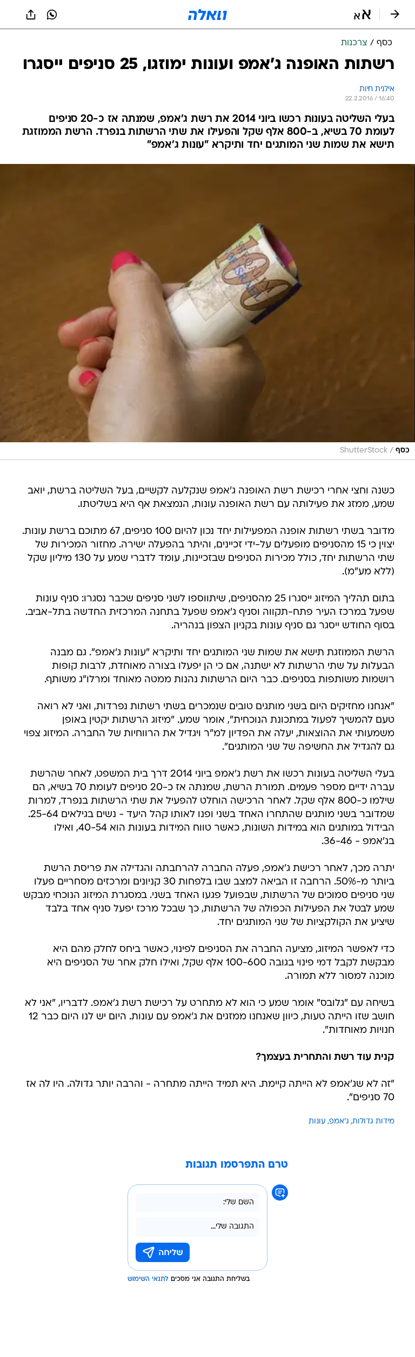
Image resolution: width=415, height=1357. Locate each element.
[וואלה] (207, 14)
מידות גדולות (373, 1121)
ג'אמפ (339, 1121)
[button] (362, 14)
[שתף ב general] (31, 14)
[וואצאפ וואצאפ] (51, 14)
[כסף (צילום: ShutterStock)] (207, 312)
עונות (317, 1121)
